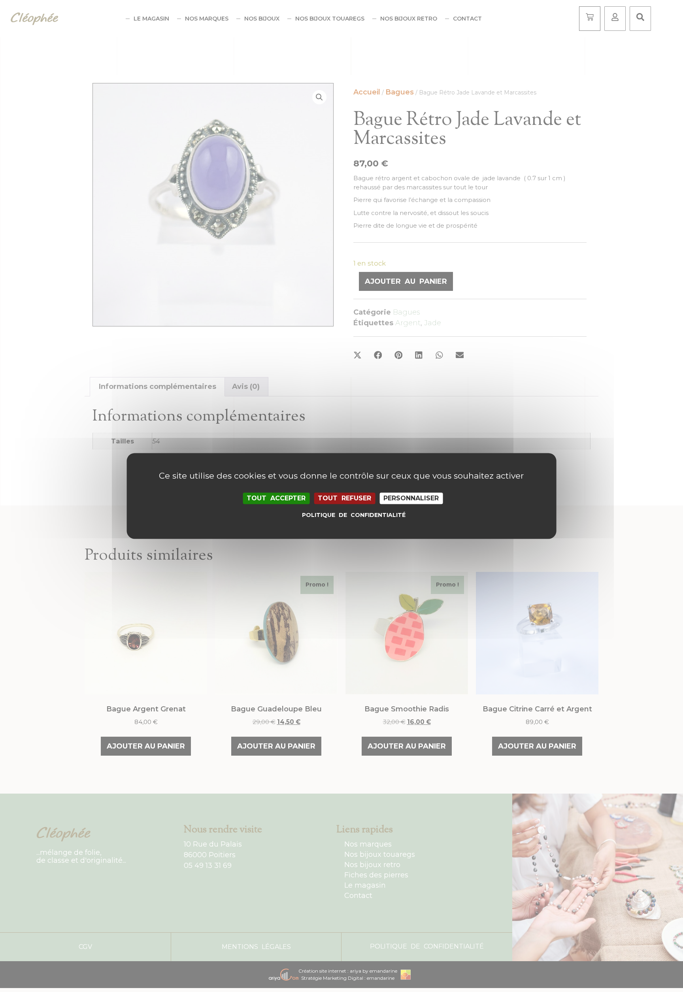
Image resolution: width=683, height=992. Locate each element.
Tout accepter (276, 498)
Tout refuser (344, 498)
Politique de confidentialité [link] (343, 515)
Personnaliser (411, 498)
